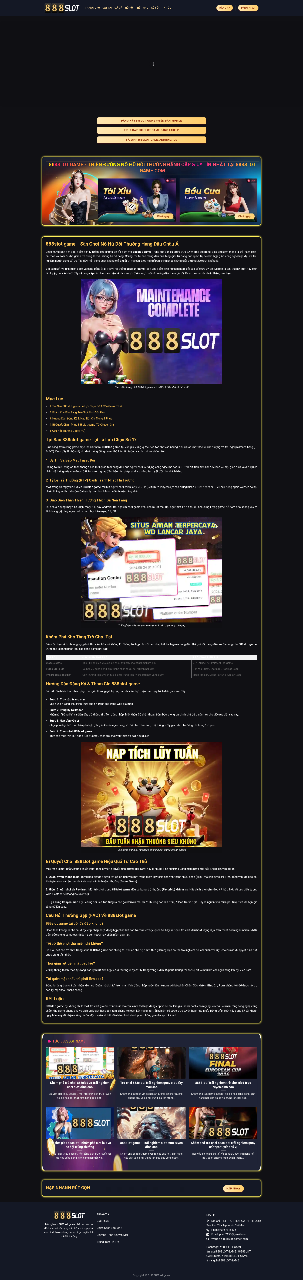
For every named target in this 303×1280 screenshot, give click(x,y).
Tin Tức (166, 7)
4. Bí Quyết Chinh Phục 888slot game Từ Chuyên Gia (81, 424)
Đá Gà (118, 7)
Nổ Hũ (129, 7)
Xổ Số (155, 7)
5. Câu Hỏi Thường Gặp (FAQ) (67, 430)
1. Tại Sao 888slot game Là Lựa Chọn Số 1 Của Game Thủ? (85, 406)
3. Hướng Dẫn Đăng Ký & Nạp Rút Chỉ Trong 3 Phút (80, 418)
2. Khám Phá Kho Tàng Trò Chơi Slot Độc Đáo (77, 412)
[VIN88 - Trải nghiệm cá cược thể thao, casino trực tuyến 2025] (62, 8)
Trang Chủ (92, 7)
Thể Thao (141, 7)
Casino (107, 7)
